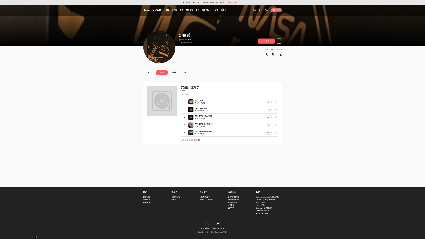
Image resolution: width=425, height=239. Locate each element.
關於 (186, 72)
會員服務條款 (233, 202)
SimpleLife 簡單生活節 (264, 208)
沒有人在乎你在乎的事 (203, 131)
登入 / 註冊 (276, 10)
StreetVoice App (218, 228)
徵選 (197, 10)
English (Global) (232, 2)
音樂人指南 (175, 197)
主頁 (150, 72)
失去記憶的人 (200, 101)
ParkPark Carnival (262, 211)
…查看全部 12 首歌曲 (190, 140)
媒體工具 (146, 202)
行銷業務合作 (205, 197)
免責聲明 (231, 205)
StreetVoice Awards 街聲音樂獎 (267, 197)
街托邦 (173, 200)
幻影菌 (183, 91)
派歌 (216, 10)
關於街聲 (146, 197)
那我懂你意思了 (190, 87)
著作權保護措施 (233, 200)
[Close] (422, 2)
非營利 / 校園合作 (206, 200)
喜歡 (174, 72)
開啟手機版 (205, 228)
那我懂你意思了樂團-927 (204, 124)
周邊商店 (189, 10)
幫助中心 (231, 208)
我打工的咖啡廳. (201, 108)
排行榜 (174, 10)
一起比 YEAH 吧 (262, 213)
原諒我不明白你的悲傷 (203, 116)
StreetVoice (152, 10)
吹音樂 (223, 10)
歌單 (181, 10)
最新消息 (146, 200)
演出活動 (205, 10)
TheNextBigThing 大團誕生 (265, 200)
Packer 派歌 (260, 205)
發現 (167, 10)
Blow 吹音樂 (260, 202)
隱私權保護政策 (233, 197)
